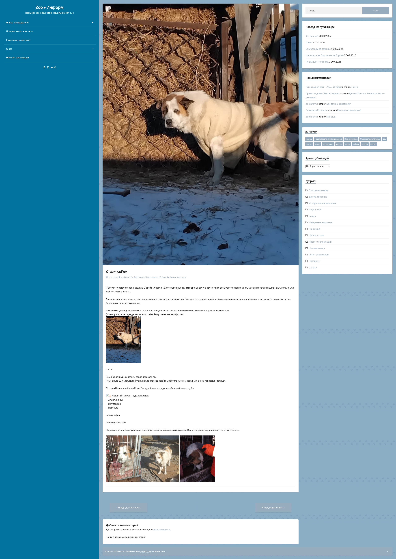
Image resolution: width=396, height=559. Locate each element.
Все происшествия (19, 22)
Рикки (355, 86)
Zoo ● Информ (49, 7)
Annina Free (145, 551)
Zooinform (125, 277)
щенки (373, 144)
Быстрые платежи (318, 190)
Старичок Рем (116, 271)
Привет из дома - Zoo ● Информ (322, 93)
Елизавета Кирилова (316, 110)
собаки (356, 144)
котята (309, 144)
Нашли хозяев (316, 235)
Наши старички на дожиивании (328, 139)
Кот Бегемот (312, 36)
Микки (309, 42)
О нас (9, 48)
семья (347, 144)
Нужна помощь (151, 277)
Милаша (330, 116)
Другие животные (318, 196)
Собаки (163, 277)
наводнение (328, 144)
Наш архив (314, 228)
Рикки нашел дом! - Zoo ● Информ (324, 86)
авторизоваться (161, 529)
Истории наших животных (19, 31)
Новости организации (17, 57)
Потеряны (314, 260)
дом (384, 139)
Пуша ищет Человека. (317, 61)
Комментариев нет (178, 277)
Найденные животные (320, 222)
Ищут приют (138, 277)
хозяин (365, 144)
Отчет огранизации (319, 254)
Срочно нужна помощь (370, 139)
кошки (317, 144)
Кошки (312, 216)
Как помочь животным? (18, 40)
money (309, 139)
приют (339, 144)
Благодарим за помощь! (318, 48)
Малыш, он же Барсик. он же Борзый (325, 55)
